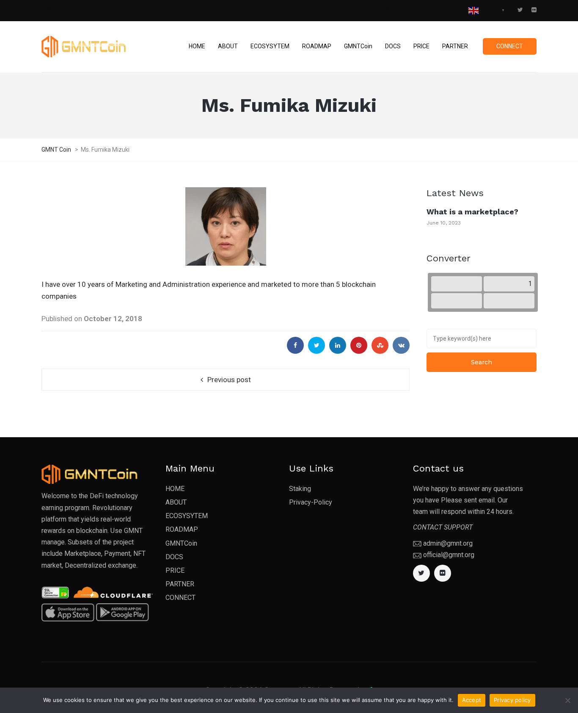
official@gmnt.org (448, 555)
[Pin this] (358, 345)
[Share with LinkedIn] (337, 345)
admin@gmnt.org (448, 543)
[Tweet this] (316, 345)
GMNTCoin (181, 543)
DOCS (174, 557)
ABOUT (176, 502)
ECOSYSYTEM (186, 516)
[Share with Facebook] (295, 345)
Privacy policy (512, 699)
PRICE (174, 570)
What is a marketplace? (472, 211)
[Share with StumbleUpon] (380, 345)
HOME (174, 489)
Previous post (229, 379)
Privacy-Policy (437, 9)
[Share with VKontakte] (401, 345)
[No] (567, 700)
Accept (472, 699)
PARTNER (179, 584)
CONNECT (180, 598)
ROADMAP (181, 529)
